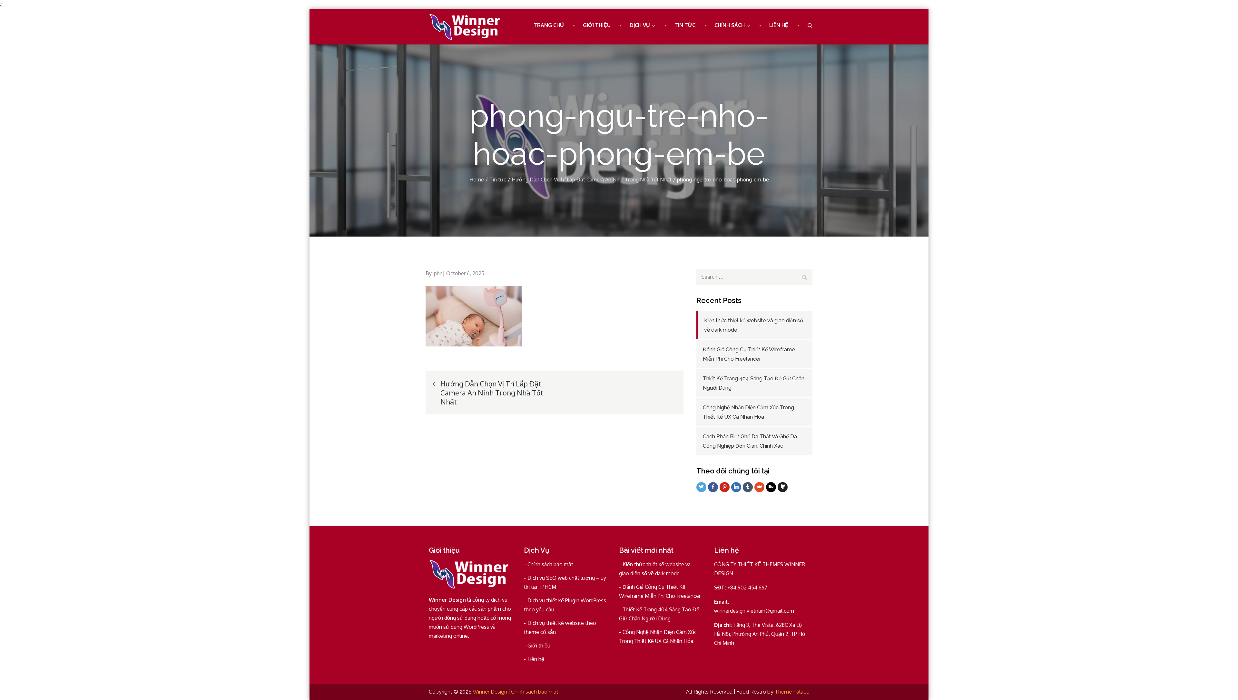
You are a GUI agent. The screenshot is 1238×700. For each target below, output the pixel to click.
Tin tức (684, 25)
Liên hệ (779, 25)
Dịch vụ (640, 25)
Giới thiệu (597, 25)
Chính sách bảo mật (550, 564)
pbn (438, 273)
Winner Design (490, 692)
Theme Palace (792, 692)
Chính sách (729, 25)
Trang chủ (549, 25)
